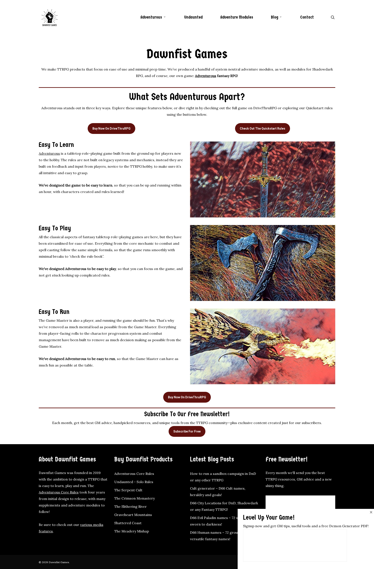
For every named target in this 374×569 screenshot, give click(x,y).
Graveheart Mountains (133, 515)
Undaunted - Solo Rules (133, 482)
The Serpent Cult (128, 490)
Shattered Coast (128, 523)
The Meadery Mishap (131, 531)
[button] (111, 128)
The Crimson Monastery (134, 498)
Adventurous (205, 76)
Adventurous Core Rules (59, 492)
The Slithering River (130, 506)
